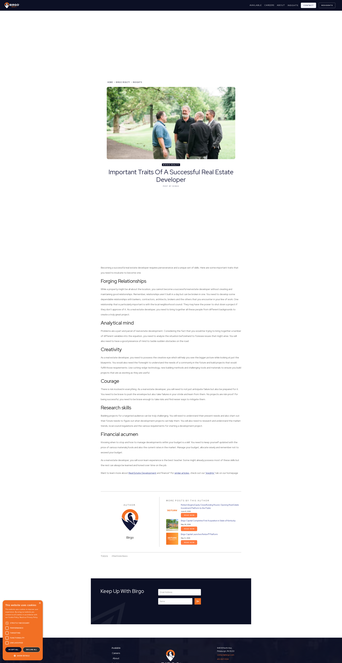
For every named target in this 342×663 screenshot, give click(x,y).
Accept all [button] (13, 649)
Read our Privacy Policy (29, 617)
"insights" (210, 472)
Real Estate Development (142, 472)
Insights (293, 5)
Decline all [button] (31, 649)
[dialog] (23, 630)
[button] (22, 656)
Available (256, 5)
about (281, 5)
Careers (116, 653)
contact (309, 5)
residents (327, 5)
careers (269, 5)
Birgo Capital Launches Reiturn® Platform (199, 534)
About (116, 658)
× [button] (40, 603)
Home (110, 82)
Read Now (189, 515)
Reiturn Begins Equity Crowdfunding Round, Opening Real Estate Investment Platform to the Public (210, 506)
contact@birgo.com (225, 655)
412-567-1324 (223, 659)
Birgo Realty (123, 82)
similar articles (181, 472)
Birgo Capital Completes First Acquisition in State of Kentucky (208, 520)
